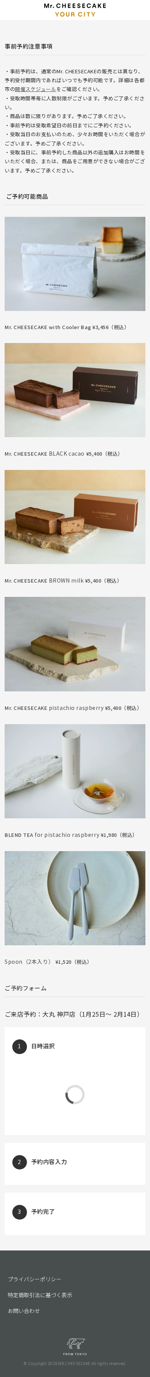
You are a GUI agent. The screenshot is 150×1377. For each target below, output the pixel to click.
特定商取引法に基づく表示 (40, 1295)
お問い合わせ (24, 1310)
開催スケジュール (35, 89)
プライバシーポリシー (35, 1279)
